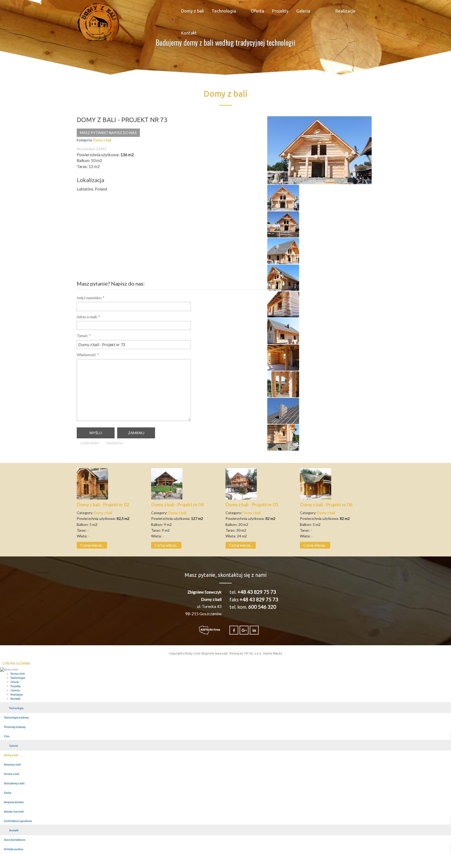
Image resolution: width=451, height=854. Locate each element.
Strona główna (16, 663)
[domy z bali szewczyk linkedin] (254, 630)
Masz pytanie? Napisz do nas (108, 132)
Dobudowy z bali (14, 783)
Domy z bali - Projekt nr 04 (177, 504)
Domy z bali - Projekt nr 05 (251, 504)
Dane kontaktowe (14, 839)
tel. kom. (252, 607)
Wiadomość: (88, 354)
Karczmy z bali (12, 764)
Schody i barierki (14, 811)
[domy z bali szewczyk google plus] (244, 630)
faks (253, 599)
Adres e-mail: (88, 317)
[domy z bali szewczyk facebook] (233, 630)
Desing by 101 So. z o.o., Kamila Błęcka (255, 653)
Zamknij (136, 433)
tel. (252, 592)
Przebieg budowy (15, 726)
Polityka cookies (13, 849)
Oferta (257, 10)
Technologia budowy (16, 717)
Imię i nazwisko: (90, 297)
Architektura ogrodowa (18, 821)
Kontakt (189, 32)
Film (6, 736)
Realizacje (345, 10)
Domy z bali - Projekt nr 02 (103, 504)
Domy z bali (192, 10)
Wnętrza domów (14, 802)
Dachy (7, 792)
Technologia (224, 10)
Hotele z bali (11, 773)
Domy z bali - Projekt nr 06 (326, 504)
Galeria (303, 10)
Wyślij (95, 433)
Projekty (280, 10)
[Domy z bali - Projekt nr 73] (319, 149)
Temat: (84, 335)
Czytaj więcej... (92, 545)
